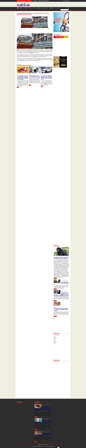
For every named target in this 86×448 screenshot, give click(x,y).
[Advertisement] (61, 44)
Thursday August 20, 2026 (32, 73)
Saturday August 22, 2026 (57, 256)
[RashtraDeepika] (17, 8)
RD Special (55, 278)
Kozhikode (55, 342)
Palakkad (54, 341)
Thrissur (54, 340)
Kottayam (55, 338)
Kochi (18, 87)
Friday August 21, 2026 (20, 73)
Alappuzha (55, 337)
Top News (36, 416)
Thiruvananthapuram (56, 335)
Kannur (54, 343)
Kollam (54, 336)
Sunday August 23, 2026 (46, 404)
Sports (35, 441)
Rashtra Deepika (20, 74)
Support (27, 15)
